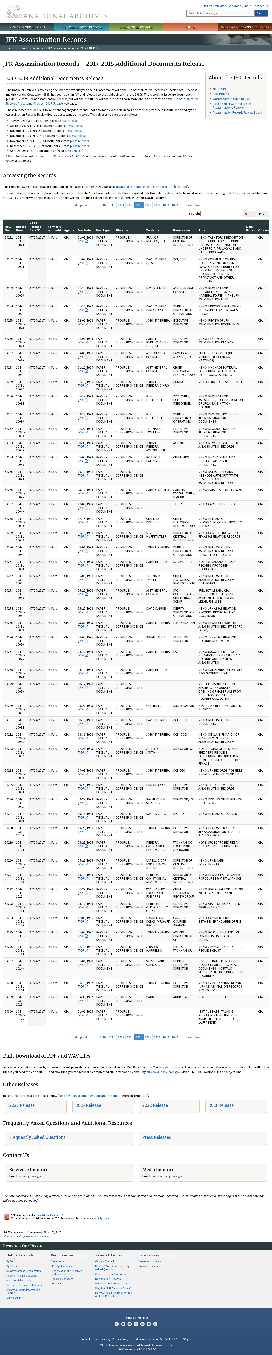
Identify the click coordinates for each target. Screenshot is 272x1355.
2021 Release (221, 1105)
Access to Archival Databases (24, 1285)
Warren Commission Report (232, 99)
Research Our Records (27, 27)
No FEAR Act (172, 1339)
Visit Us (190, 27)
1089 (166, 205)
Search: (194, 213)
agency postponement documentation (90, 1096)
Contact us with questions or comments (26, 1236)
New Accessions (149, 1266)
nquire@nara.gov (30, 1176)
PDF (81, 241)
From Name (181, 230)
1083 (112, 205)
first (74, 205)
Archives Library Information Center (23, 1291)
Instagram (129, 1324)
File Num (122, 230)
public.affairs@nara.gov (167, 1176)
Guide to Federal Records (110, 1274)
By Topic (11, 1261)
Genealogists (59, 1261)
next (189, 205)
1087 (148, 205)
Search (261, 13)
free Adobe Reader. (48, 1215)
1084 (121, 205)
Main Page (220, 89)
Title (201, 230)
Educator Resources (136, 27)
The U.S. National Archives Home (56, 11)
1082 (103, 205)
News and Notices (150, 1261)
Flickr (155, 1324)
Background (221, 94)
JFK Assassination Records (62, 48)
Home (9, 48)
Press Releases (156, 1137)
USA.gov (187, 1339)
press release (69, 121)
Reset (262, 214)
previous (86, 205)
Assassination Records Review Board (237, 112)
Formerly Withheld (54, 228)
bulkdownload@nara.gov (163, 1072)
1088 (157, 205)
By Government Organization (23, 1271)
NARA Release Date (35, 226)
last (198, 205)
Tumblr (136, 1324)
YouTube (142, 1324)
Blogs (148, 1324)
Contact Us (260, 6)
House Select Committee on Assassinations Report (232, 105)
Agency (69, 230)
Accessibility (103, 1339)
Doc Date (84, 230)
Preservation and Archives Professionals (66, 1272)
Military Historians (61, 1266)
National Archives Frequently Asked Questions (112, 1267)
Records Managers (62, 1279)
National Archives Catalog (21, 1275)
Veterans (56, 1283)
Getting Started (104, 1261)
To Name (152, 230)
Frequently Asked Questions (37, 1137)
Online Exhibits (15, 1297)
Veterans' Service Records (81, 27)
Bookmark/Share (239, 6)
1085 (130, 205)
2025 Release (22, 1105)
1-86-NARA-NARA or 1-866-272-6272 (136, 1349)
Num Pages (250, 228)
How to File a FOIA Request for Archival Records (113, 1294)
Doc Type (103, 230)
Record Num (21, 228)
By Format (12, 1266)
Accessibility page (98, 1218)
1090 (175, 205)
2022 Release (155, 1105)
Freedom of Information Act (147, 1339)
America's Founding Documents (244, 27)
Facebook (116, 1324)
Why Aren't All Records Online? (113, 1288)
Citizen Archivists (214, 6)
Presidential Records (18, 1280)
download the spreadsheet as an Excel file (143, 187)
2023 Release (88, 1105)
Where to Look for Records (111, 1283)
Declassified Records (108, 1279)
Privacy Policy (120, 1339)
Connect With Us (136, 1318)
